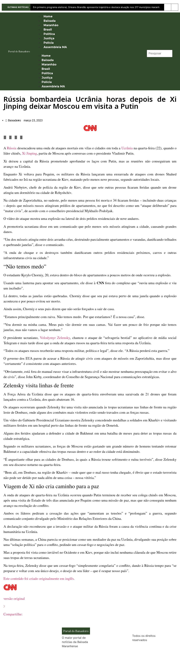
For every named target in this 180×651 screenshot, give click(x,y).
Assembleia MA (55, 47)
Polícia (49, 42)
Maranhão (51, 25)
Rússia (11, 148)
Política (49, 34)
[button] (89, 51)
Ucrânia (127, 148)
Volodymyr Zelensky (55, 337)
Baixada (50, 20)
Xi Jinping (29, 153)
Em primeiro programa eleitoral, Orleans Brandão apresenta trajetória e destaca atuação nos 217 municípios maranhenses (99, 7)
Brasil (48, 29)
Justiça (49, 38)
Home (48, 16)
